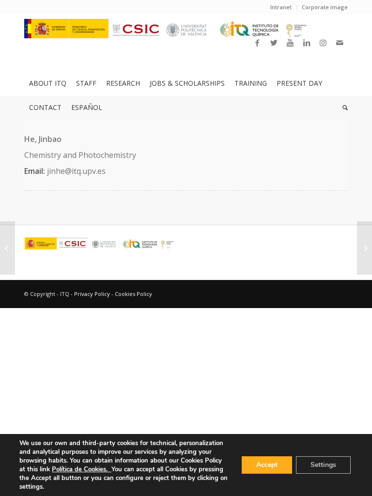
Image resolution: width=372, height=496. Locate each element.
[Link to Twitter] (273, 42)
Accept (267, 464)
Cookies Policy (133, 293)
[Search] (343, 107)
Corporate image (325, 7)
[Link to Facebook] (257, 42)
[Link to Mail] (339, 42)
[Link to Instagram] (323, 42)
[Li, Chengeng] (7, 248)
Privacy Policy (92, 293)
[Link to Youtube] (290, 42)
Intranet (281, 7)
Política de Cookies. (81, 469)
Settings (323, 464)
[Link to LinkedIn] (306, 42)
